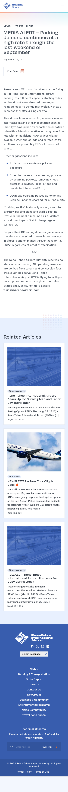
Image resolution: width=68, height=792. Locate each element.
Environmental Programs (34, 704)
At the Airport (34, 679)
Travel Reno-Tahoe (34, 714)
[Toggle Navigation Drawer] (62, 6)
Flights (34, 669)
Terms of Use (41, 771)
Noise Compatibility (34, 709)
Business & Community (34, 699)
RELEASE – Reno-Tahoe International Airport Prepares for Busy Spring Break (32, 578)
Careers (34, 684)
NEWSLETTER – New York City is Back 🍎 (30, 482)
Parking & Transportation (34, 674)
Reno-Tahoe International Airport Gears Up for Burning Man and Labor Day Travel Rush (34, 399)
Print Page (12, 71)
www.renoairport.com (25, 290)
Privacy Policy (23, 771)
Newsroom (34, 694)
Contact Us (34, 689)
